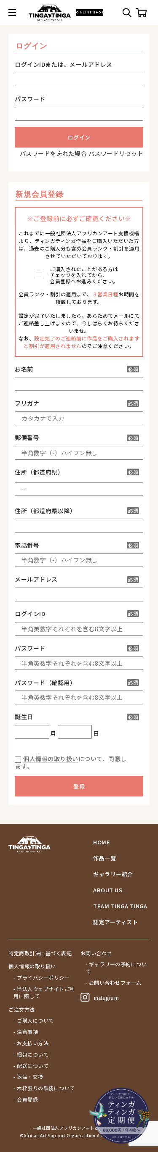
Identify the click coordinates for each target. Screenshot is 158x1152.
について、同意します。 (71, 762)
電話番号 (76, 545)
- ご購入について (33, 1020)
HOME (101, 842)
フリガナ (76, 403)
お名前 (76, 369)
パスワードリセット (116, 153)
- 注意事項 (25, 1031)
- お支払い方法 (30, 1043)
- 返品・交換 (28, 1076)
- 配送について (30, 1065)
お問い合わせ (96, 953)
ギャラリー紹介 (113, 874)
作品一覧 (104, 858)
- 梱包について (30, 1054)
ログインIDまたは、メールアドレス (63, 64)
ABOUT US (107, 890)
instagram (106, 997)
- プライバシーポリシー (41, 977)
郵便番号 (76, 437)
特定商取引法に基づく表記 (40, 953)
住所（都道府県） (76, 472)
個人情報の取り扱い (50, 758)
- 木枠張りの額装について (44, 1088)
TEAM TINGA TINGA (120, 906)
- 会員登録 (25, 1099)
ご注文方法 (21, 1009)
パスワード (30, 99)
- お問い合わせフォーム (114, 982)
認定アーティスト (115, 922)
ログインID (76, 613)
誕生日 (76, 716)
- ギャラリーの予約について (116, 968)
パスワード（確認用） (76, 682)
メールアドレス (76, 579)
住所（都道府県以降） (76, 510)
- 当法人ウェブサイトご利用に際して (44, 992)
